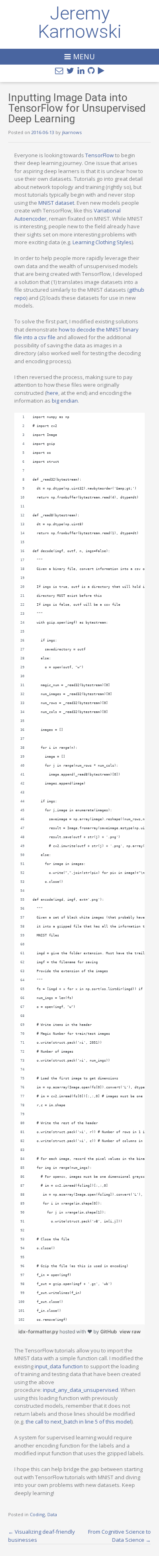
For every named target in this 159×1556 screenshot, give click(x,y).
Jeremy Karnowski (79, 22)
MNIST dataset (56, 202)
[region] (79, 868)
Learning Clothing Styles (102, 242)
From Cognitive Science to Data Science (119, 1535)
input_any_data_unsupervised (80, 1389)
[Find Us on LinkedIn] (80, 71)
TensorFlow (99, 155)
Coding (37, 1514)
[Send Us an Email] (59, 71)
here (52, 393)
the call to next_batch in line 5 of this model (78, 1421)
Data (52, 1514)
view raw (130, 1331)
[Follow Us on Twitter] (70, 71)
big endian (65, 400)
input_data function (59, 1366)
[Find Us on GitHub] (91, 71)
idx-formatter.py (39, 1331)
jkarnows (72, 132)
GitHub (108, 1331)
